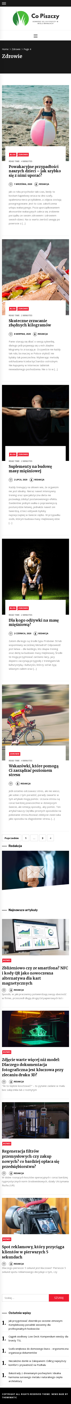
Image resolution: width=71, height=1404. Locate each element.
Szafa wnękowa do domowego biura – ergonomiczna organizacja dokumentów (39, 1350)
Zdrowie (23, 154)
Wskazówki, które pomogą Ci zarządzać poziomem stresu (34, 770)
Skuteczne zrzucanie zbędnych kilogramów (30, 322)
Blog (13, 154)
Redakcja (44, 184)
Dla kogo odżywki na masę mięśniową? (34, 622)
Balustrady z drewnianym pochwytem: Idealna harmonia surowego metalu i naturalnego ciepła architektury (36, 1377)
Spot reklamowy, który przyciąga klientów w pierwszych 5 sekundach (33, 1252)
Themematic (9, 1397)
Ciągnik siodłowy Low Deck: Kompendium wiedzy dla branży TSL (38, 1338)
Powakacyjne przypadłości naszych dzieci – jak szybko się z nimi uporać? (35, 171)
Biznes (6, 960)
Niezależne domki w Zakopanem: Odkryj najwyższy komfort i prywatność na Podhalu (37, 1363)
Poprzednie (12, 838)
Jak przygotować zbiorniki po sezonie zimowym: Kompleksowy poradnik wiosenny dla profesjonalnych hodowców (36, 1324)
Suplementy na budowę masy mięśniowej (30, 468)
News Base (58, 1394)
